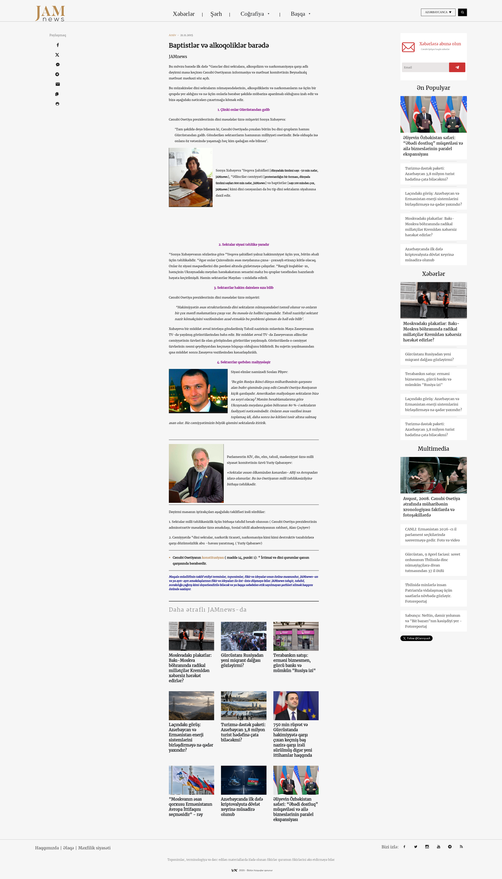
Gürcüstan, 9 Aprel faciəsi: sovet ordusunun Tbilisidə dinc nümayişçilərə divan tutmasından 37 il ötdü (432, 562)
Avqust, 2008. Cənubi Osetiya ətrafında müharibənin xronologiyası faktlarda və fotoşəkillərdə (431, 507)
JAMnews (178, 56)
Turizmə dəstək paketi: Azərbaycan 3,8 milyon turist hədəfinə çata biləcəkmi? (243, 732)
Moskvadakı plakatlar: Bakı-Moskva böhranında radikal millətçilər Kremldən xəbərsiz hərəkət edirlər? (190, 668)
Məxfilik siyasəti (94, 848)
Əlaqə (68, 848)
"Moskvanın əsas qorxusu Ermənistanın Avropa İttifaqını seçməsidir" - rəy (190, 807)
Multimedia (433, 448)
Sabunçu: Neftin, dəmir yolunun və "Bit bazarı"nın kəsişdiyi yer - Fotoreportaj (433, 621)
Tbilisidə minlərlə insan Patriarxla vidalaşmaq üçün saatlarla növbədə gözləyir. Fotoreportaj (428, 593)
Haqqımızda (47, 848)
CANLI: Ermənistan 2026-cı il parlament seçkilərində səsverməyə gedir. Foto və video (432, 534)
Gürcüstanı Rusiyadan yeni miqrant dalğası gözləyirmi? (242, 660)
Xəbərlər (184, 13)
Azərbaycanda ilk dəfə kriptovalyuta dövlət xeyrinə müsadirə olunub (242, 807)
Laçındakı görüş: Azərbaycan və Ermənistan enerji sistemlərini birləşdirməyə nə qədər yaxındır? (191, 737)
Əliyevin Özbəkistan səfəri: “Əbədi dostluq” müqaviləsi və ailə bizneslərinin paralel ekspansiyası (295, 809)
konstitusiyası (213, 557)
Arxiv (174, 35)
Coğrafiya (252, 13)
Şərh (216, 13)
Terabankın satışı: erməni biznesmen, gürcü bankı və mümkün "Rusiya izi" (294, 663)
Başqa (298, 13)
